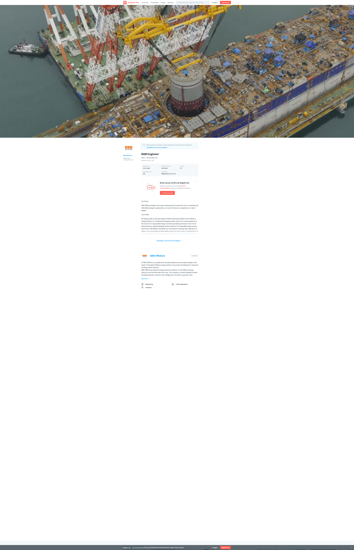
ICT (181, 168)
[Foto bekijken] (177, 71)
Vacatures (145, 2)
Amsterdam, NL (152, 158)
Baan (143, 158)
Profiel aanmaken (167, 193)
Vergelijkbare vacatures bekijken (156, 147)
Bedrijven (171, 2)
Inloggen (214, 2)
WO (144, 174)
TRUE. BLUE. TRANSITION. (187, 234)
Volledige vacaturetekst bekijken (169, 241)
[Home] (131, 2)
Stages (163, 2)
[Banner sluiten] (196, 181)
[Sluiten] (351, 547)
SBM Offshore (127, 155)
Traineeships (154, 2)
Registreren (225, 2)
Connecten (194, 256)
